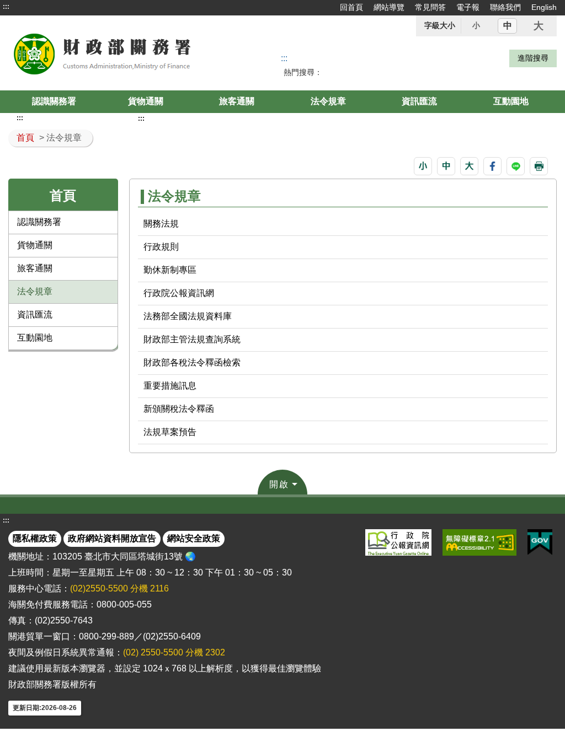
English (544, 7)
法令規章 (328, 101)
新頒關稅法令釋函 (178, 408)
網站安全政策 (193, 538)
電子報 (467, 7)
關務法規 (161, 223)
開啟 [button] (279, 484)
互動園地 (511, 101)
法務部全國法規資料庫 (187, 316)
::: (6, 6)
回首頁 (351, 7)
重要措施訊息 (169, 385)
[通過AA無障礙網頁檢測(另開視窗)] (479, 542)
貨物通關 (145, 101)
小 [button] (476, 25)
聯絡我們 (505, 7)
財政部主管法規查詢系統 (192, 339)
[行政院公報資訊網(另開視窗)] (398, 542)
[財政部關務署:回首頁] (118, 52)
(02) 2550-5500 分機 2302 (174, 652)
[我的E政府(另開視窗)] (539, 542)
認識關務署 (54, 101)
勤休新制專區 (169, 270)
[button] (423, 166)
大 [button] (538, 25)
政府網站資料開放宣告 (112, 538)
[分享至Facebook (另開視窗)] (492, 166)
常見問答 (430, 7)
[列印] (539, 166)
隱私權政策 (35, 538)
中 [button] (507, 25)
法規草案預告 (169, 432)
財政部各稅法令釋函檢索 (192, 362)
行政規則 (161, 246)
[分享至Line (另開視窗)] (516, 166)
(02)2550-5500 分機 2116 (119, 588)
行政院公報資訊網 (178, 293)
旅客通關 (236, 101)
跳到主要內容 (29, 6)
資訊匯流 (419, 101)
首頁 (25, 137)
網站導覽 (389, 7)
